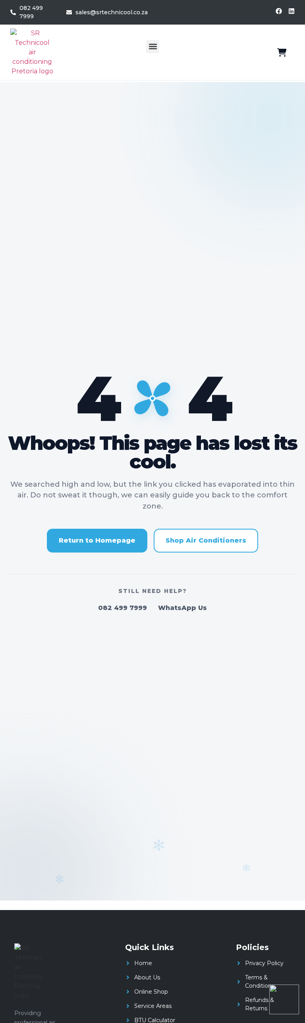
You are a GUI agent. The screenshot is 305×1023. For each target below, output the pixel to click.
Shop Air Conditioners (206, 540)
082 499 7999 (122, 608)
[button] (152, 46)
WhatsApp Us (182, 608)
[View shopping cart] (282, 52)
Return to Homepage (97, 540)
